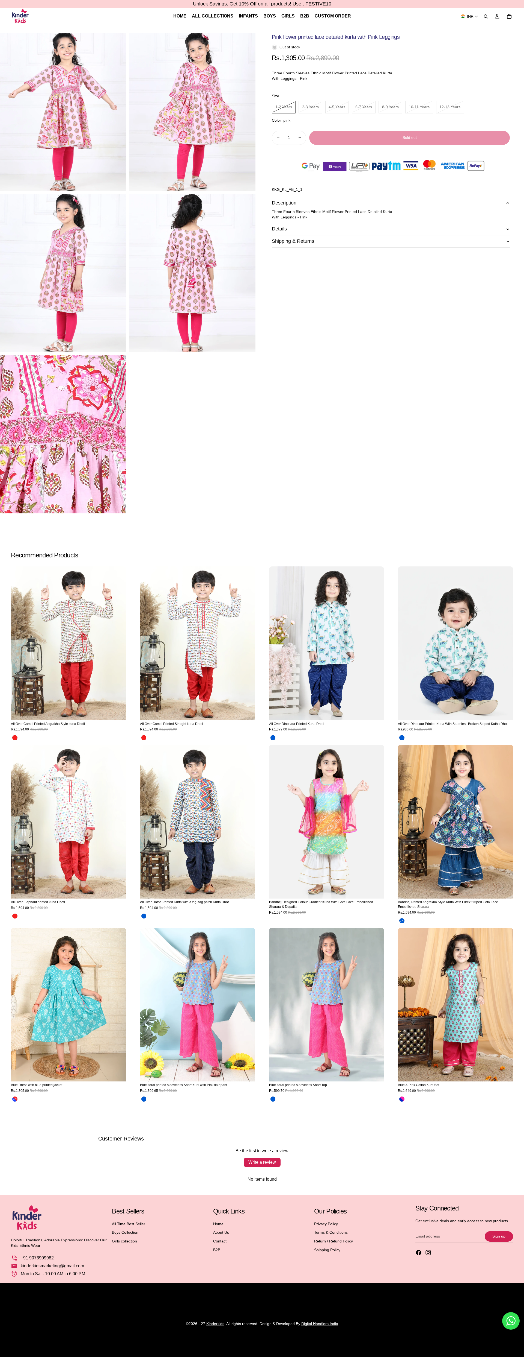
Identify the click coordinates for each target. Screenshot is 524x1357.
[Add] (375, 712)
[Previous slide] (19, 643)
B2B (216, 1250)
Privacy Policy (326, 1224)
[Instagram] (428, 1252)
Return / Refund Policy (333, 1241)
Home (218, 1224)
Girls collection (124, 1241)
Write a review (262, 1162)
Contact (220, 1241)
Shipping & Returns (293, 241)
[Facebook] (418, 1252)
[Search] (486, 16)
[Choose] (118, 712)
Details (279, 229)
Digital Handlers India (319, 1323)
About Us (221, 1232)
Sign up (498, 1236)
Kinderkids (215, 1323)
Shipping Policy (327, 1250)
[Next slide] (118, 643)
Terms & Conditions (331, 1232)
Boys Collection (125, 1232)
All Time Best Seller (128, 1224)
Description (284, 203)
